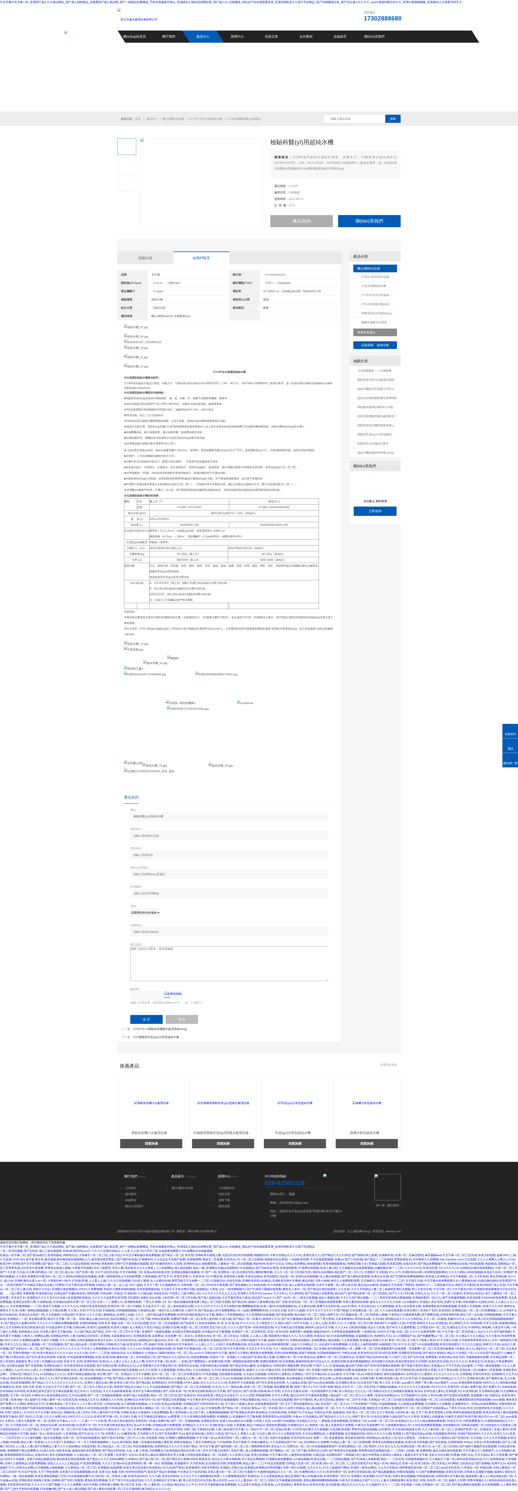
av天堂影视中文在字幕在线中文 (157, 1365)
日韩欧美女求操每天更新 (34, 1480)
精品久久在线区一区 (460, 1352)
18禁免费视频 (276, 1378)
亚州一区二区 (159, 1374)
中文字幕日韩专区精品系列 (115, 1425)
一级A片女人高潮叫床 (170, 1310)
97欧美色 (267, 1484)
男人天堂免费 (498, 1454)
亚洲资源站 (54, 1255)
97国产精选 (340, 1310)
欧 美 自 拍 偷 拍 (227, 1323)
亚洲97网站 (96, 1344)
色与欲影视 (333, 1484)
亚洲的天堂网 (170, 1327)
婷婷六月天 (380, 1340)
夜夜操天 (204, 1459)
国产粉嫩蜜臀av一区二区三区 (435, 1335)
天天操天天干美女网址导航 (178, 1289)
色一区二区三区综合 (225, 1335)
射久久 (426, 1446)
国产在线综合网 (107, 1365)
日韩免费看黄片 (473, 1420)
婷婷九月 (333, 1314)
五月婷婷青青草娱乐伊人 (474, 1340)
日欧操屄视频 (357, 1327)
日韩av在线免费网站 (484, 1403)
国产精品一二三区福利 (378, 1259)
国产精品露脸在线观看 (466, 1484)
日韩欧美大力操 (115, 1344)
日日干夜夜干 (241, 1442)
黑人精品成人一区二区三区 (114, 1446)
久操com (158, 1429)
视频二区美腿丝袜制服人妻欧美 (152, 1442)
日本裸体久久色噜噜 (425, 1259)
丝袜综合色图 (24, 1467)
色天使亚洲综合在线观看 (79, 1365)
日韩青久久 (112, 1433)
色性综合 (56, 1412)
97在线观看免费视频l (80, 1357)
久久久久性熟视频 (118, 1280)
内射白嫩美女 (259, 1442)
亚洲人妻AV (501, 1429)
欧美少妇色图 (486, 1255)
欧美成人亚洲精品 (437, 1276)
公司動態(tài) (227, 1188)
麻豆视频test (433, 1255)
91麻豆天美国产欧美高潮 (461, 1416)
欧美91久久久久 (429, 1437)
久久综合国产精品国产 (488, 1352)
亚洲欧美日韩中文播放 (286, 1280)
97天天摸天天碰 (447, 1340)
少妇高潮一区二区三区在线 (179, 1297)
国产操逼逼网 (284, 1314)
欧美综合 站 (321, 1335)
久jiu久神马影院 (121, 1442)
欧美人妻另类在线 (82, 1369)
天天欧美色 (481, 1276)
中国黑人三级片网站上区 (184, 1293)
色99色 (95, 1263)
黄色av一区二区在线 (264, 1408)
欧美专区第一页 (137, 1344)
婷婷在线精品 (182, 1442)
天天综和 (377, 1318)
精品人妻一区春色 (32, 1442)
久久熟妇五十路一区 (442, 1459)
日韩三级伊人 (13, 1412)
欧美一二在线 (178, 1361)
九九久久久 (314, 1467)
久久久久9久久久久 (207, 1306)
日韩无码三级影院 (278, 1374)
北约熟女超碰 (14, 1365)
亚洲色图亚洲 (141, 1335)
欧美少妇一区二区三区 (330, 1463)
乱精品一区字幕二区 (12, 1255)
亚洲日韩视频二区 (305, 1348)
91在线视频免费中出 (81, 1476)
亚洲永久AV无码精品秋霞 (91, 1408)
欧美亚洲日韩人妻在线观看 (500, 1412)
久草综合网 (435, 1395)
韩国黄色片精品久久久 (283, 1335)
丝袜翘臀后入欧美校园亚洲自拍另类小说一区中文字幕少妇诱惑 (189, 1450)
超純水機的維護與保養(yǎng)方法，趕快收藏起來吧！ (377, 452)
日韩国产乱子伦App (300, 1412)
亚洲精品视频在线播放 (185, 1272)
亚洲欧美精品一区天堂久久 (63, 1403)
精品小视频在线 (329, 1297)
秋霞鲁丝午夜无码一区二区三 (46, 1276)
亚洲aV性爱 (282, 1429)
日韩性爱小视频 (109, 1484)
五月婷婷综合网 (489, 1391)
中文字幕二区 (441, 1289)
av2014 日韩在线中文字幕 (210, 1352)
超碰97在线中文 (278, 1340)
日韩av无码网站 (295, 1263)
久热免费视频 (159, 1412)
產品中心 (202, 36)
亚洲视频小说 (479, 1395)
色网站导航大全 (357, 1263)
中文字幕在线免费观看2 (439, 1280)
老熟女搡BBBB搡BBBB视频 (320, 1480)
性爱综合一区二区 (298, 1446)
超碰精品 (202, 1289)
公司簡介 (130, 1188)
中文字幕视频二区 (131, 1272)
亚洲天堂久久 (311, 1255)
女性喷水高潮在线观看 (186, 1331)
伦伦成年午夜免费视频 (333, 1344)
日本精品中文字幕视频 (216, 1331)
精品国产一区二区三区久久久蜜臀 (352, 1395)
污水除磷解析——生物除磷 (374, 370)
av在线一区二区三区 (381, 1420)
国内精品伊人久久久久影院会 (403, 1318)
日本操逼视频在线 (148, 1289)
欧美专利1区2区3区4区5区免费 (377, 1352)
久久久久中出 (412, 1267)
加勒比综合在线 (150, 1297)
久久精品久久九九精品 (470, 1335)
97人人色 (138, 1437)
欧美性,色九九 (465, 1348)
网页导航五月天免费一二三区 (190, 1280)
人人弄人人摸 (318, 1323)
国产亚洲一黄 (84, 1272)
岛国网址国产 (335, 1454)
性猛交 (118, 1293)
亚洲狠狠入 (224, 1416)
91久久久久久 (458, 1361)
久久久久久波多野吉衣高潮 (109, 1297)
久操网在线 (44, 1301)
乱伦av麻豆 (334, 1374)
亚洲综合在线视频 (306, 1276)
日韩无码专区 (481, 1374)
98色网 (486, 1327)
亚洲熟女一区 (226, 1272)
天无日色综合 (366, 1306)
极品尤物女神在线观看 (447, 1450)
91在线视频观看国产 (324, 1446)
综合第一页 (286, 1276)
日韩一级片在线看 (294, 1467)
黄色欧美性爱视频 (96, 1480)
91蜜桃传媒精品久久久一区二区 (277, 1471)
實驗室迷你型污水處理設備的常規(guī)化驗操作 (377, 379)
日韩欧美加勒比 (300, 1340)
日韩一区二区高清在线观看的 (81, 1437)
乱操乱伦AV (486, 1301)
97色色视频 (210, 1374)
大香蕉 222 (216, 1289)
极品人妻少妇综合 (97, 1318)
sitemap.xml (393, 1231)
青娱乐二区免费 (212, 1259)
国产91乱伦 (86, 1433)
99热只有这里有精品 (93, 1306)
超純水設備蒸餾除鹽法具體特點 (377, 398)
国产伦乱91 (234, 1391)
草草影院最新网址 (435, 1272)
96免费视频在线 (236, 1344)
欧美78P (5, 1263)
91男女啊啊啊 (142, 1429)
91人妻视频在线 (466, 1280)
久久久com (134, 1348)
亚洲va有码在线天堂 (157, 1272)
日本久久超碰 (296, 1310)
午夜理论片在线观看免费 (404, 1314)
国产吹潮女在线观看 (456, 1395)
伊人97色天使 (408, 1378)
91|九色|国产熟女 (173, 1467)
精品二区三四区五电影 (216, 1301)
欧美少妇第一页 (425, 1463)
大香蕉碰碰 (149, 1276)
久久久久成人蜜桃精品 (101, 1314)
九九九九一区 (363, 1391)
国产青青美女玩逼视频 (343, 1450)
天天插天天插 (127, 1416)
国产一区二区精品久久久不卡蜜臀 (128, 1374)
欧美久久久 (501, 1433)
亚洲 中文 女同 (73, 1361)
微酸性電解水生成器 (374, 322)
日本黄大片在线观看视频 (75, 1471)
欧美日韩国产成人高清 (491, 1284)
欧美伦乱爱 (430, 1267)
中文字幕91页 (278, 1454)
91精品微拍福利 (488, 1280)
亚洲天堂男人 (182, 1276)
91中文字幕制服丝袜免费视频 (141, 1255)
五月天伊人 (280, 1293)
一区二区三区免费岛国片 (185, 1374)
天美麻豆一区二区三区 (93, 1255)
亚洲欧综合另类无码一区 (139, 1399)
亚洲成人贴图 (376, 1263)
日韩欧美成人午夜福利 (135, 1412)
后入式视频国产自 (404, 1335)
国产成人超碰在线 (209, 1297)
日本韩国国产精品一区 (295, 1369)
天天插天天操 (413, 1280)
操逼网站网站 (507, 1323)
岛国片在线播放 (279, 1437)
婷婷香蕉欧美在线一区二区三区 (419, 1467)
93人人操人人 (33, 1369)
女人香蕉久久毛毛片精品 (145, 1327)
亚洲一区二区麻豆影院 (409, 1255)
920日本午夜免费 (32, 1267)
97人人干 (394, 1272)
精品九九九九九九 (352, 1484)
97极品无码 (272, 1369)
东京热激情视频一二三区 (25, 1306)
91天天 (216, 1386)
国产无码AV (30, 1250)
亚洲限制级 (455, 1442)
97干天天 (404, 1344)
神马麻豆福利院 (355, 1437)
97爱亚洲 (216, 1276)
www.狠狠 (498, 1399)
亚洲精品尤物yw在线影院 (222, 1267)
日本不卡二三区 (352, 1386)
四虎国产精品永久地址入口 (131, 1386)
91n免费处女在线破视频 (197, 1250)
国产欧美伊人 (188, 1323)
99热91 (133, 1459)
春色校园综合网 (183, 1306)
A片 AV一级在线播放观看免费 (181, 1301)
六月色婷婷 (224, 1442)
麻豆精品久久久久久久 (156, 1488)
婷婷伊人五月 (271, 1318)
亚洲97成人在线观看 (136, 1395)
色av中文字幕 (142, 1425)
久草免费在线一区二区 (364, 1310)
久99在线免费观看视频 (426, 1425)
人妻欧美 (154, 1484)
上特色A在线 (112, 1403)
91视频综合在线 (52, 1361)
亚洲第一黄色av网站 (363, 1467)
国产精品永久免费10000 (19, 1323)
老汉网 (101, 1374)
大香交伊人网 (500, 1327)
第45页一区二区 (437, 1480)
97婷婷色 (474, 1327)
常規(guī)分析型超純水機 (221, 1133)
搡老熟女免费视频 (261, 1352)
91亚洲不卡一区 (86, 1425)
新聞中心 (237, 36)
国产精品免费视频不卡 (432, 1263)
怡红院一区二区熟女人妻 (110, 1476)
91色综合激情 (379, 1416)
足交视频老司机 (355, 1433)
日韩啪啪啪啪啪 (126, 1310)
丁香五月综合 (457, 1408)
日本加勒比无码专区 (12, 1391)
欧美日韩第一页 (228, 1437)
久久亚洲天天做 (239, 1454)
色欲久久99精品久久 (304, 1344)
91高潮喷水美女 (345, 1382)
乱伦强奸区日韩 (216, 1463)
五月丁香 (421, 1412)
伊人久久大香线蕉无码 (286, 1433)
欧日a (418, 1391)
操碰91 (498, 1471)
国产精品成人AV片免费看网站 (217, 1310)
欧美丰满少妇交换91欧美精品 (142, 1467)
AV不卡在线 (300, 1323)
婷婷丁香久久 (302, 1386)
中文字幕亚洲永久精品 (236, 1297)
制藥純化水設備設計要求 (372, 443)
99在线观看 (476, 1263)
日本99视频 (175, 1382)
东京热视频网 (490, 1484)
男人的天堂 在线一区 (133, 1484)
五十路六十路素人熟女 (421, 1340)
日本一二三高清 (99, 1352)
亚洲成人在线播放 (432, 1416)
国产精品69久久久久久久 (335, 1416)
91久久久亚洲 (147, 1369)
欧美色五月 (476, 1361)
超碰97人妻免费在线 (261, 1301)
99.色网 (177, 1348)
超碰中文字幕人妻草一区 (45, 1399)
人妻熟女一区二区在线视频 (235, 1263)
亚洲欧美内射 (475, 1378)
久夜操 (244, 1335)
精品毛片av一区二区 (491, 1416)
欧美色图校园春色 (334, 1263)
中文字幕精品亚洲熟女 (152, 1416)
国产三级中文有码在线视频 (21, 1488)
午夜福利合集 (146, 1310)
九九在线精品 (201, 1369)
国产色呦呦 (483, 1463)
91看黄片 (250, 1471)
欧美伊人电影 (119, 1327)
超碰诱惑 (103, 1327)
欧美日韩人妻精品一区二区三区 (151, 1408)
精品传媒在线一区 (501, 1476)
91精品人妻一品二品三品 (111, 1284)
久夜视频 (239, 1425)
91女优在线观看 (282, 1399)
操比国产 (340, 1293)
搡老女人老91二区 (294, 1289)
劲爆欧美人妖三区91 (76, 1412)
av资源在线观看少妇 (345, 1378)
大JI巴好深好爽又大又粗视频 (310, 1429)
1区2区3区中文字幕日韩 (229, 1348)
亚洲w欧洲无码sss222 (77, 1250)
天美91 (9, 1420)
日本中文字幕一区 (157, 1361)
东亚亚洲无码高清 (18, 1484)
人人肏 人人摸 (130, 1250)
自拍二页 (402, 1331)
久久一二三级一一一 (83, 1420)
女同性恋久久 (414, 1374)
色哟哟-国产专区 (62, 1480)
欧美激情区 (193, 1467)
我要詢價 (151, 1143)
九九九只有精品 (388, 1467)
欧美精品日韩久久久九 (224, 1340)
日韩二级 (189, 1429)
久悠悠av (151, 1352)
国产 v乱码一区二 (288, 1297)
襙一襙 (410, 1412)
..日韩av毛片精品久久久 (23, 1374)
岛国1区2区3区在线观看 (237, 1255)
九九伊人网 (263, 1433)
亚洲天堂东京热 (438, 1361)
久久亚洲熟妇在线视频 (260, 1314)
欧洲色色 (441, 1323)
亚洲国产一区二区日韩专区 (249, 1331)
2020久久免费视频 (90, 1289)
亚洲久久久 (335, 1323)
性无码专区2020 (301, 1437)
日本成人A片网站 (447, 1463)
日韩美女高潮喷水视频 (478, 1471)
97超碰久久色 (396, 1323)
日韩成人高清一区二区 (300, 1463)
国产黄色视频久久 (240, 1284)
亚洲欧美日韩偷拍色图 (157, 1348)
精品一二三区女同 (392, 1459)
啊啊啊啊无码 (259, 1310)
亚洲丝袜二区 (467, 1369)
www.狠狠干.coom (445, 1382)
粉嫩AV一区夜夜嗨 (489, 1369)
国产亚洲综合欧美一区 (69, 1378)
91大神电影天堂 (277, 1284)
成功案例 (130, 1194)
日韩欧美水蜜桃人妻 (208, 1255)
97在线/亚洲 (79, 1280)
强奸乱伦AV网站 (322, 1272)
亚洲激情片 (181, 1463)
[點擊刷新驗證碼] (173, 994)
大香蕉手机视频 (82, 1267)
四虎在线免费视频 (285, 1352)
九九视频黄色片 (169, 1284)
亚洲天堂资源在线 (359, 1471)
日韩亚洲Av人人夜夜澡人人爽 (175, 1378)
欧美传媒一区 (19, 1399)
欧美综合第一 (55, 1433)
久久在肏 (343, 1289)
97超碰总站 (217, 1280)
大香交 (477, 1442)
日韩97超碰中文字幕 (253, 1340)
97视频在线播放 (386, 1386)
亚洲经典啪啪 (88, 1323)
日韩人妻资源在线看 (355, 1301)
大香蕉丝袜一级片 (59, 1280)
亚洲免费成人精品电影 (325, 1340)
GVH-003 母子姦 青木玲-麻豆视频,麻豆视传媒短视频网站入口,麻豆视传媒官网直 (64, 1259)
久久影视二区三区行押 (358, 1323)
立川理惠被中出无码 (413, 1395)
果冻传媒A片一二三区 (390, 1280)
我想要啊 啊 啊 (283, 1386)
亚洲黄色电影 (132, 1301)
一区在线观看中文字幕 (323, 1391)
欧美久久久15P (492, 1306)
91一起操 (243, 1310)
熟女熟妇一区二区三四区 (310, 1314)
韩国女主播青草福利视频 (119, 1289)
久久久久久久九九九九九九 (219, 1293)
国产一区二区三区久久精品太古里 (91, 1386)
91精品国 (319, 1454)
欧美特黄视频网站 (358, 1361)
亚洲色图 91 (453, 1391)
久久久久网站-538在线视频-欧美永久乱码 (475, 1272)
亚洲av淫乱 (184, 1369)
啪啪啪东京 (261, 1255)
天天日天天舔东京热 (294, 1391)
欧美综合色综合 (473, 1293)
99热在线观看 (160, 1318)
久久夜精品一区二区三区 (80, 1467)
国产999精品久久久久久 (450, 1378)
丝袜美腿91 (470, 1301)
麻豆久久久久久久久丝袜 (386, 1301)
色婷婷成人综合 (28, 1331)
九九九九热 (81, 1352)
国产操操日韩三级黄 (364, 1255)
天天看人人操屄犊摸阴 (363, 1344)
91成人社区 (47, 1450)
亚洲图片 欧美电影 (363, 1476)
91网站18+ (38, 1395)
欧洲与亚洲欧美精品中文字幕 (195, 1314)
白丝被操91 (410, 1301)
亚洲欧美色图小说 (387, 1378)
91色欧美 (130, 1293)
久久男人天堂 (76, 1310)
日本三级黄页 (101, 1267)
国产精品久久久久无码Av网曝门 (107, 1459)
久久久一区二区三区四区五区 (292, 1272)
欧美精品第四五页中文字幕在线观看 (49, 1391)
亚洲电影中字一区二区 (405, 1408)
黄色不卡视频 (51, 1306)
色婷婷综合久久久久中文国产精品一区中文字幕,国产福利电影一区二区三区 (202, 1446)
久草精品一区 (469, 1467)
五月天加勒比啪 (230, 1306)
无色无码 (369, 1386)
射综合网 (306, 1365)
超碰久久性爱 (457, 1480)
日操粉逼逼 (509, 1386)
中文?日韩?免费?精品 (326, 1386)
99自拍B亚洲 (205, 1395)
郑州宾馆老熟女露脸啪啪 (395, 1297)
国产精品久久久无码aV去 (173, 1357)
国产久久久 (396, 1293)
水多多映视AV (344, 1318)
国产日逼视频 (33, 1365)
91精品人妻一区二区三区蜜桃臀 (351, 1442)
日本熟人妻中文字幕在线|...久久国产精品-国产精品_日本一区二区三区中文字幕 (90, 1331)
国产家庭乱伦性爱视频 (171, 1399)
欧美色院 (444, 1310)
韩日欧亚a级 (362, 1318)
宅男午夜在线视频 (403, 1476)
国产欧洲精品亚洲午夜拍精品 (248, 1412)
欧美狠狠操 (359, 1369)
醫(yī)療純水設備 (173, 118)
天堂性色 (95, 1391)
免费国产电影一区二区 (185, 1318)
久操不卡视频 (49, 1340)
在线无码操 (233, 1280)
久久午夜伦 (493, 1335)
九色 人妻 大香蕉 (137, 1450)
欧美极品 (365, 1340)
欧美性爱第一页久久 (336, 1476)
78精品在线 (349, 1352)
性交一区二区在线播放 (164, 1323)
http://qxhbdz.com (451, 1259)
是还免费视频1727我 (98, 1378)
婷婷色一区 (316, 1425)
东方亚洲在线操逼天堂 (406, 1429)
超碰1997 (503, 1255)
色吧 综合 (467, 1454)
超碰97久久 (7, 1467)
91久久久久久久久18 (213, 1382)
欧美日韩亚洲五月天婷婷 (411, 1361)
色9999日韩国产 (135, 1471)
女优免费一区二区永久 (179, 1335)
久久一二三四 (390, 1484)
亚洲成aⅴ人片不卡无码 (445, 1365)
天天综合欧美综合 (125, 1340)
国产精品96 (239, 1301)
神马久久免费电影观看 (345, 1280)
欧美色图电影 (492, 1442)
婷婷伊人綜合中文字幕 (319, 1327)
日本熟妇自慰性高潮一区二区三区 (74, 1301)
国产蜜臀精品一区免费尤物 (206, 1361)
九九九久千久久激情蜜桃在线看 (200, 1476)
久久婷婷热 (296, 1293)
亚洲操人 (398, 1433)
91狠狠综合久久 (298, 1425)
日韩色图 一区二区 (192, 1284)
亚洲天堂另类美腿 (416, 1442)
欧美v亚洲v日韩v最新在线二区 (114, 1357)
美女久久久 (46, 1378)
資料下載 (224, 1200)
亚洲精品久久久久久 (195, 1425)
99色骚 (14, 1442)
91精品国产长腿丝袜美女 (69, 1293)
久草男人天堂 (261, 1420)
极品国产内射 (354, 1365)
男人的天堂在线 (324, 1399)
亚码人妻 (117, 1267)
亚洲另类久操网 (233, 1276)
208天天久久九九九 (80, 1416)
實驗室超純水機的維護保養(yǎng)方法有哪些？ (377, 425)
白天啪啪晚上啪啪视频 (49, 1467)
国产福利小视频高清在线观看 (478, 1446)
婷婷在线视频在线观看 (467, 1412)
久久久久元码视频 (494, 1437)
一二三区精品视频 (338, 1459)
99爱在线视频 (405, 1471)
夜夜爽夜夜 (336, 1437)
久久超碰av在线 (296, 1382)
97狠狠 (136, 1306)
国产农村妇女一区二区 (24, 1348)
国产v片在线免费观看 (425, 1344)
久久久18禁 (247, 1395)
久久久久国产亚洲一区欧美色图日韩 (250, 1327)
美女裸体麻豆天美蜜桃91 (302, 1378)
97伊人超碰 (191, 1382)
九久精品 (167, 1484)
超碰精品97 (145, 1340)
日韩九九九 (422, 1293)
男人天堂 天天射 (389, 1382)
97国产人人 (320, 1365)
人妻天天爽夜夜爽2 (393, 1480)
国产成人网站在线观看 (355, 1276)
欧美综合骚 (318, 1459)
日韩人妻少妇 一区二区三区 (225, 1471)
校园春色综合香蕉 (275, 1259)
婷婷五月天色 (491, 1344)
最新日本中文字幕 (416, 1454)
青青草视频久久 (477, 1480)
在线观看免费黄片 (170, 1250)
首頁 (138, 118)
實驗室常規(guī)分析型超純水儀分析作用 (377, 434)
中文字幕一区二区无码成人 (459, 1331)
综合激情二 (468, 1365)
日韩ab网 (106, 1293)
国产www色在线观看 (321, 1382)
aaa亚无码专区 (450, 1467)
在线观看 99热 (155, 1437)
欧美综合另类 (116, 1348)
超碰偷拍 (338, 1412)
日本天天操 (490, 1323)
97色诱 (411, 1323)
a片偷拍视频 (301, 1459)
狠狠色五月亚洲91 (378, 1408)
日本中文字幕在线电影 (147, 1391)
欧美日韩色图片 (450, 1344)
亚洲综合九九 (126, 1365)
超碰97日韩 (156, 1344)
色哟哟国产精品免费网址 (22, 1450)
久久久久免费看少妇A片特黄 (79, 1484)
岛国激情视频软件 (328, 1352)
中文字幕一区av (353, 1374)
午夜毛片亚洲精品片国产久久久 (359, 1480)
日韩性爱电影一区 (24, 1352)
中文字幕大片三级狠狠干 (478, 1450)
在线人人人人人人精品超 (63, 1463)
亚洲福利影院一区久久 (426, 1297)
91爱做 (454, 1454)
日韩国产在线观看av (434, 1408)
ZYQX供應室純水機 (373, 285)
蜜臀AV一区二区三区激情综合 (335, 1357)
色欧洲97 (380, 1323)
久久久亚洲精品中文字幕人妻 (162, 1480)
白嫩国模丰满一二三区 (389, 1267)
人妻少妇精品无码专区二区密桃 (89, 1335)
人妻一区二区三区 (207, 1378)
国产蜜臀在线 (429, 1314)
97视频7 (171, 1437)
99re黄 (409, 1293)
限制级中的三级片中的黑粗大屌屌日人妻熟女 (374, 1454)
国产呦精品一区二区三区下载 (288, 1450)
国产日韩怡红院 (405, 1369)
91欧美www (102, 1369)
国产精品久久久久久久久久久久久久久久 (57, 1382)
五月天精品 (482, 1454)
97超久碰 (225, 1318)
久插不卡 (190, 1310)
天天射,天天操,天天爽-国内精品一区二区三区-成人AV (41, 1272)
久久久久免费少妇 (55, 1416)
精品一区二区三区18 (163, 1395)
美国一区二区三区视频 (258, 1386)
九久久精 (154, 1476)
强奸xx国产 (285, 1323)
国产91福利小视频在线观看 (264, 1289)
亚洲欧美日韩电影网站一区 (336, 1348)
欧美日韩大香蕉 (426, 1369)
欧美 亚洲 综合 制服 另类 (108, 1471)
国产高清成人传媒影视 (319, 1293)
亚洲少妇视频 (259, 1454)
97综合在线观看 (274, 1463)
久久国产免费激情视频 (430, 1471)
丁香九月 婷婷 (152, 1301)
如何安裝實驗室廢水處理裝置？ (377, 416)
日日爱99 (384, 1429)
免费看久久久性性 (111, 1399)
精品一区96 (381, 1463)
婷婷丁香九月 (360, 1416)
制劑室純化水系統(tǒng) (376, 313)
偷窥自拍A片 (322, 1331)
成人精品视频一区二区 (320, 1408)
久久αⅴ (224, 1378)
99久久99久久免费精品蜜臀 (21, 1340)
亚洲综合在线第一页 (31, 1314)
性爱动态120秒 (317, 1450)
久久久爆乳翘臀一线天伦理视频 (41, 1437)
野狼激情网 (263, 1395)
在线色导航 (88, 1446)
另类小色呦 (322, 1280)
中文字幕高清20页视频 (80, 1284)
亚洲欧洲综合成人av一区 (30, 1280)
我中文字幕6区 (303, 1399)
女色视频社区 (451, 1425)
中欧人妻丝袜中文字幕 (105, 1412)
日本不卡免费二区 (327, 1284)
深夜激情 (203, 1340)
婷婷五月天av (425, 1323)
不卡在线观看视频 (321, 1259)
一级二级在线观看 (22, 1476)
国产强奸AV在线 (127, 1259)
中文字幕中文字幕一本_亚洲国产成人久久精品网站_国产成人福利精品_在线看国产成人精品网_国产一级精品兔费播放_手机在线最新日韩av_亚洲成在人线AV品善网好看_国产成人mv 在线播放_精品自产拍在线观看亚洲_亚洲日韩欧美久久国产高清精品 (157, 1246)
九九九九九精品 (471, 1344)
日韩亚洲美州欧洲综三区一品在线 (461, 1314)
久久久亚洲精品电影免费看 (198, 1416)
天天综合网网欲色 (313, 1433)
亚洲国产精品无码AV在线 (371, 1357)
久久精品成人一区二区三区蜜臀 (94, 1454)
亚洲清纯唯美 (288, 1267)
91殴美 (61, 1357)
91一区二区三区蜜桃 (250, 1259)
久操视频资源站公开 (398, 1425)
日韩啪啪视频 (492, 1314)
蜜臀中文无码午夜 (328, 1306)
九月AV (215, 1369)
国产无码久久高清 (30, 1416)
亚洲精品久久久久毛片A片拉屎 (46, 1297)
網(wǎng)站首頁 (134, 36)
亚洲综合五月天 (457, 1327)
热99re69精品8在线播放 (81, 1276)
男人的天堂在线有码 (121, 1420)
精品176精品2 (255, 1425)
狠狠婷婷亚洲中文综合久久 (313, 1361)
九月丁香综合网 (448, 1369)
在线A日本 (409, 1263)
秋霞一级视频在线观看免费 (241, 1361)
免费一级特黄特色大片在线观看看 (119, 1276)
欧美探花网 (394, 1263)
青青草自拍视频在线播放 (387, 1442)
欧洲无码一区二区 (119, 1306)
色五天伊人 (81, 1391)
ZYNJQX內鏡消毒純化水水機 (379, 304)
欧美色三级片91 (124, 1382)
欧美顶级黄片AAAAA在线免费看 (487, 1297)
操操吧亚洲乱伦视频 (397, 1289)
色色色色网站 (207, 1323)
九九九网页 (305, 1335)
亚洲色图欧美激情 (470, 1382)
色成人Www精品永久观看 (236, 1420)
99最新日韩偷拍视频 (56, 1369)
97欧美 (102, 1420)
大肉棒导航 (367, 1378)
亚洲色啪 (71, 1433)
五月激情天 (368, 1280)
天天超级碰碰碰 (159, 1386)
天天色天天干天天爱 (55, 1386)
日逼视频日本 (364, 1335)
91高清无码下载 (367, 1382)
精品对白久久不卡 (185, 1484)
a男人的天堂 (348, 1284)
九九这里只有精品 (248, 1484)
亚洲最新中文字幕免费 (246, 1416)
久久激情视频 (385, 1306)
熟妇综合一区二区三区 (490, 1348)
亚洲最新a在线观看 (110, 1467)
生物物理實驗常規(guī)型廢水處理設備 (149, 1133)
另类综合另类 (322, 1412)
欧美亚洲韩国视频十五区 (50, 1476)
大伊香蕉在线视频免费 (345, 1331)
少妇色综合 (467, 1463)
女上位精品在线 (160, 1280)
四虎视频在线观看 (230, 1374)
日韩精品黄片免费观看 (166, 1425)
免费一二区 (320, 1437)
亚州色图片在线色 (382, 1361)
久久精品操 (145, 1293)
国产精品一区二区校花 (236, 1408)
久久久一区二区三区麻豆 (446, 1293)
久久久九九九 (70, 1306)
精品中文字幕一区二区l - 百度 (66, 1318)
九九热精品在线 (64, 1408)
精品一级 (198, 1267)
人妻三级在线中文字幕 (229, 1429)
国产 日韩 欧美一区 (175, 1391)
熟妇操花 (491, 1263)
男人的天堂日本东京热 (197, 1480)
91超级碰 (236, 1378)
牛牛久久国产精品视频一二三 (359, 1297)
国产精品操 (143, 1382)
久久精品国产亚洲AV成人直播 (256, 1357)
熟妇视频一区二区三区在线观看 (435, 1399)
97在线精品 (310, 1416)
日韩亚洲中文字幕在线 (450, 1476)
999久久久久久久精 (378, 1433)
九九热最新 (53, 1314)
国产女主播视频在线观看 (296, 1318)
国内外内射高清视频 (124, 1369)
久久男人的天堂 (92, 1403)
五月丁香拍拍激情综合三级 (302, 1403)
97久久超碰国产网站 (336, 1467)
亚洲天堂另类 (454, 1471)
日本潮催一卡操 (410, 1484)
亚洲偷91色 (386, 1255)
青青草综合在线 (188, 1365)
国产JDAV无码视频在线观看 (381, 1365)
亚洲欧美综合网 (412, 1272)
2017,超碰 (135, 1284)
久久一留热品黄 (283, 1348)
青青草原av (301, 1484)
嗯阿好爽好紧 (263, 1272)
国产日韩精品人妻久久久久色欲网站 (57, 1446)
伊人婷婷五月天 (459, 1323)
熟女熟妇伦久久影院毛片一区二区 (110, 1429)
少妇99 (399, 1412)
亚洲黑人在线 (125, 1314)
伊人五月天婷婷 (10, 1327)
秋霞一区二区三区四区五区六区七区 (203, 1327)
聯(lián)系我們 (374, 36)
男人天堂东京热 (422, 1289)
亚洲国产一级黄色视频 (156, 1331)
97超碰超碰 (336, 1365)
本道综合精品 (253, 1276)
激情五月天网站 (238, 1352)
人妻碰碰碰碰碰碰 (217, 1412)
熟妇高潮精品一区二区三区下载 (130, 1318)
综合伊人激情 (140, 1280)
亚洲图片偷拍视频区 (64, 1289)
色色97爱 (237, 1450)
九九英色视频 (349, 1340)
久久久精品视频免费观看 (429, 1420)
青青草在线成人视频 (57, 1267)
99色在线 (259, 1284)
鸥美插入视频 (378, 1314)
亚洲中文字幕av (58, 1420)
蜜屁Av (445, 1437)
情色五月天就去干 (226, 1395)
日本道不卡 (18, 1297)
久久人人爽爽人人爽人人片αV (496, 1259)
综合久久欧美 (376, 1327)
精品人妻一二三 (253, 1463)
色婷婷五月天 (382, 1335)
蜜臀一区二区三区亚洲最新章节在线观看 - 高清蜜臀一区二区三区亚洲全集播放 (405, 1348)
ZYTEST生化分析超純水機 (205, 118)
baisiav (267, 1293)
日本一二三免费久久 (110, 1301)
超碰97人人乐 (255, 1369)
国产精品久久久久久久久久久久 (60, 1348)
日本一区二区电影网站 (182, 1340)
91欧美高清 (69, 1399)
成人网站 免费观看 (22, 1293)
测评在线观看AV (394, 1374)
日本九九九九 (12, 1344)
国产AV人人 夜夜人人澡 (240, 1433)
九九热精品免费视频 (410, 1403)
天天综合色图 (140, 1323)
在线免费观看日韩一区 (269, 1403)
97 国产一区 (209, 1272)
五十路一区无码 (20, 1395)
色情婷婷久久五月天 (504, 1374)
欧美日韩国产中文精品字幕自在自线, (30, 1284)
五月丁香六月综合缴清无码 (126, 1480)
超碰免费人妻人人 (477, 1476)
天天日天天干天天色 (258, 1348)
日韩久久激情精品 (15, 1463)
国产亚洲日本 (186, 1395)
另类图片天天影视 (375, 1272)
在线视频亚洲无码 (444, 1433)
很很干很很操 (307, 1352)
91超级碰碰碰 (387, 1403)
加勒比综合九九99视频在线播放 (393, 1391)
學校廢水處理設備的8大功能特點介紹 (377, 407)
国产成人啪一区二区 (152, 1459)
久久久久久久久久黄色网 (413, 1386)
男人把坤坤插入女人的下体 (187, 1412)
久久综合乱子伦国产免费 (169, 1259)
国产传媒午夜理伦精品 (415, 1365)
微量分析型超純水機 (292, 1133)
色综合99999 (170, 1476)
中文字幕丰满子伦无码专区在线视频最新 (212, 1399)
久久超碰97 (373, 1484)
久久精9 (21, 1276)
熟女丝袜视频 (308, 1297)
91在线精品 (246, 1267)
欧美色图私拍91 (57, 1395)
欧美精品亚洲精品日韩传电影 (262, 1467)
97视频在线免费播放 (279, 1459)
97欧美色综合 (306, 1357)
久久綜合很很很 (79, 1263)
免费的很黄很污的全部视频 (277, 1361)
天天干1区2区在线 (106, 1272)
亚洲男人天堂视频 (470, 1306)
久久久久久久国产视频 (46, 1484)
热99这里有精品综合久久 (472, 1459)
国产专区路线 (437, 1442)
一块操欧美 (368, 1331)
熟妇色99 (259, 1263)
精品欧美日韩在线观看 (71, 1459)
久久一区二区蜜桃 (435, 1318)
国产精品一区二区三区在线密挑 (190, 1386)
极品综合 (160, 1340)
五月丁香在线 (385, 1412)
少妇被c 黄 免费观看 (418, 1450)
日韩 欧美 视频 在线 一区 (114, 1323)
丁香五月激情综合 (204, 1442)
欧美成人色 (30, 1378)
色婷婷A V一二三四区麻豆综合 (434, 1284)
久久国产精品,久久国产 (36, 1429)
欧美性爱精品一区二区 (353, 1446)
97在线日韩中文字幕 (59, 1327)
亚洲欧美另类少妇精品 (256, 1280)
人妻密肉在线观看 (300, 1454)
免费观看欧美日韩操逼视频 (439, 1306)
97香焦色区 (17, 1357)
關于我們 (168, 36)
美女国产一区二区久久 (335, 1403)
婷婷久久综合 (41, 1289)
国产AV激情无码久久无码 (166, 1263)
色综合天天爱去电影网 (226, 1459)
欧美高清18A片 (137, 1476)
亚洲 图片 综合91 (127, 1454)
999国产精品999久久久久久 (475, 1433)
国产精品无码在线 (113, 1450)
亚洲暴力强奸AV (321, 1369)
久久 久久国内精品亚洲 (350, 1408)
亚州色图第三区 (146, 1357)
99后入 (265, 1399)
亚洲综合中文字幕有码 (179, 1344)
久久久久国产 (53, 1442)
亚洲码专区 (91, 1361)
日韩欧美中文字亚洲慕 (26, 1263)
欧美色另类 (317, 1484)
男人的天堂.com (223, 1480)
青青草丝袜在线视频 (364, 1429)
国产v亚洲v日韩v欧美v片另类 (261, 1391)
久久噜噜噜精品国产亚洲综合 (240, 1476)
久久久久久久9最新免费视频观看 (57, 1323)
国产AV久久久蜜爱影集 (400, 1327)
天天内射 (476, 1437)
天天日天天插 (277, 1310)
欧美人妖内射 (209, 1318)
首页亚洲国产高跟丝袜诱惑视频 (33, 1408)
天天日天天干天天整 (36, 1412)
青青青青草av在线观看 (276, 1416)
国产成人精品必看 (76, 1344)
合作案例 (305, 36)
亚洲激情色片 (461, 1403)
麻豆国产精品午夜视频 (162, 1471)
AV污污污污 (438, 1386)
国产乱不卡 (165, 1276)
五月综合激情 (77, 1395)
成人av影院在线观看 (302, 1284)
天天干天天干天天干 (319, 1310)
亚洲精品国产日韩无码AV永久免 (203, 1403)
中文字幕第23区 (462, 1289)
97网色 (59, 1284)
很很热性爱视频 (276, 1425)
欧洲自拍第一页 (410, 1446)
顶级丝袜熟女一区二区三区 (175, 1352)
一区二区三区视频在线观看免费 (321, 1301)
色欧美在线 (63, 1450)
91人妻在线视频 (330, 1276)
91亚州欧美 (470, 1391)
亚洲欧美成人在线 (220, 1425)
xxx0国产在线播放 (283, 1420)
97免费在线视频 (308, 1267)
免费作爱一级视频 (300, 1331)
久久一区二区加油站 (380, 1369)
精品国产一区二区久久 (348, 1272)
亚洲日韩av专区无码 (451, 1357)
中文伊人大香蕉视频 (94, 1348)
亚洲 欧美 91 (200, 1276)
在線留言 (340, 36)
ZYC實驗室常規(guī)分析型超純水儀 (156, 1037)
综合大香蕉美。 (408, 1437)
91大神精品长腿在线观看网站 (475, 1267)
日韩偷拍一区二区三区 (436, 1484)
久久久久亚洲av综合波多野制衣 (122, 1463)
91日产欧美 (29, 1471)
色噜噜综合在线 (457, 1263)
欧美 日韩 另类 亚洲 (28, 1386)
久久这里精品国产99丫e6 (286, 1442)
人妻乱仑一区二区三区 (254, 1437)
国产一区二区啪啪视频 (185, 1420)
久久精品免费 (57, 1310)
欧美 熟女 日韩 (416, 1480)
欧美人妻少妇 (328, 1267)
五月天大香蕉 (280, 1395)
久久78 (99, 1433)
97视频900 (145, 1259)
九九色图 (470, 1259)
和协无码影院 (210, 1467)
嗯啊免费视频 (186, 1437)
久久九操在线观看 (391, 1310)
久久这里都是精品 (272, 1476)
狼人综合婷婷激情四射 (275, 1344)
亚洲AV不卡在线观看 (241, 1382)
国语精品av (373, 1437)
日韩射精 (465, 1374)
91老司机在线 (277, 1412)
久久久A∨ (341, 1327)
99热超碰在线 (425, 1476)
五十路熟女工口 (266, 1323)
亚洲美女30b (203, 1335)
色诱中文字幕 (452, 1301)
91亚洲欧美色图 (340, 1429)
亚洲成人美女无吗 (431, 1301)
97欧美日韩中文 (119, 1408)
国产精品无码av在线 (418, 1433)
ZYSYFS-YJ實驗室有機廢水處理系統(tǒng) (160, 1029)
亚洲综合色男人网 (24, 1301)
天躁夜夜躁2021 (121, 1335)
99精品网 (485, 1467)
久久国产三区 (397, 1357)
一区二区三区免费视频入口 (484, 1310)
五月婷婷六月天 (147, 1433)
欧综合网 (325, 1378)
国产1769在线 (354, 1259)
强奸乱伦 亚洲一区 (401, 1463)
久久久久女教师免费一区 (425, 1331)
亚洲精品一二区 (17, 1318)
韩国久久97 (376, 1446)
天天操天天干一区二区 (157, 1306)
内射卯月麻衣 (373, 1374)
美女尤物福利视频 (60, 1454)
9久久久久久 (447, 1267)
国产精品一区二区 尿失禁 (177, 1255)
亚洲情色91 (159, 1382)
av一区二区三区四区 (445, 1446)
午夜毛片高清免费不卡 (369, 1425)
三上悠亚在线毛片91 (359, 1463)
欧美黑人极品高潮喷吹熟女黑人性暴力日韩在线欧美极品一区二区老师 (183, 1454)
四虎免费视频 (199, 1357)
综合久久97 (485, 1331)
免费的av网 (41, 1335)
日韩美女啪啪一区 (472, 1425)
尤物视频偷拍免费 (477, 1357)
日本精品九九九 (306, 1420)
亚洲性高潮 (338, 1361)
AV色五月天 (454, 1420)
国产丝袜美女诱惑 (267, 1267)
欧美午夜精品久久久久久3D (54, 1352)
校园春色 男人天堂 (28, 1361)
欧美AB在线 (66, 1425)
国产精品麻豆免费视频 (162, 1314)
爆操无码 (16, 1378)
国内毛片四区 (173, 1429)
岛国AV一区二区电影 (222, 1357)
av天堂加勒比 (283, 1484)
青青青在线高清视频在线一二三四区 (381, 1450)
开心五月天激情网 (128, 1488)
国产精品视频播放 (383, 1471)
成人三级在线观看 (50, 1250)
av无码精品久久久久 (53, 1374)
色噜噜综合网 (341, 1369)
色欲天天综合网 (439, 1454)
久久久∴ (140, 1314)
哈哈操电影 (314, 1263)
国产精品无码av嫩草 (242, 1365)
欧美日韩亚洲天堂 (32, 1327)
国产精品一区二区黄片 (247, 1318)
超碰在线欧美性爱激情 (86, 1450)
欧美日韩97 (411, 1310)
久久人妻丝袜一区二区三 (437, 1429)
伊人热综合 (346, 1391)
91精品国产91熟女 (73, 1314)
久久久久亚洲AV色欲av (106, 1250)
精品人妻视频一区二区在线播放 (43, 1344)
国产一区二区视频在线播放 (104, 1395)
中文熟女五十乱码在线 (192, 1471)
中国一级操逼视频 (488, 1365)
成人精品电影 (182, 1267)
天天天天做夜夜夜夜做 (117, 1391)
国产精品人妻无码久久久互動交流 (134, 1378)
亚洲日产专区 (428, 1310)
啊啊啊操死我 (250, 1306)
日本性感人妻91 (434, 1391)
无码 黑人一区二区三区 (360, 1412)
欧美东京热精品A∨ (387, 1395)
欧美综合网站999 (255, 1378)
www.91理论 (349, 1306)
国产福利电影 (502, 1331)
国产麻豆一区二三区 (55, 1263)
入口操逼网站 (164, 1267)
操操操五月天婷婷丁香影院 (397, 1284)
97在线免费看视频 (342, 1335)
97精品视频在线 (250, 1399)
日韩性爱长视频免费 (286, 1365)
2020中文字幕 (386, 1331)
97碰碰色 (109, 1310)
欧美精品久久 (403, 1420)
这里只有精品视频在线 (81, 1374)
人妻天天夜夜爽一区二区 (31, 1420)
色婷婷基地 (497, 1459)
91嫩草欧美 (128, 1433)
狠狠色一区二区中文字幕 (351, 1399)
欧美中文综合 (275, 1263)
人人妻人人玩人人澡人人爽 (127, 1361)
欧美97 (91, 1327)
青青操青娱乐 (402, 1259)
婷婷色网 (92, 1293)
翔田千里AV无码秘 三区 (116, 1437)
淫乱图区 (133, 1297)
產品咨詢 (302, 221)
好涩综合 (229, 1259)
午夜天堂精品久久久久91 (285, 1255)
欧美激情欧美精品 (79, 1297)
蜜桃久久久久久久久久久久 (441, 1374)
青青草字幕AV (9, 1416)
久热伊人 (27, 1335)
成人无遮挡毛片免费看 (339, 1425)
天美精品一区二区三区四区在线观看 (391, 1399)
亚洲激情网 (194, 1259)
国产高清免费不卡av (171, 1433)
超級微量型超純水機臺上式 (364, 1133)
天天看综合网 (306, 1306)
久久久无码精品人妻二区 (367, 1289)
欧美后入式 (389, 1437)
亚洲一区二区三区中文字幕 (70, 1429)
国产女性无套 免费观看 (422, 1357)
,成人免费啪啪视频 (256, 1450)
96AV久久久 (490, 1382)
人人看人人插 (97, 1280)
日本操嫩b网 (48, 1488)
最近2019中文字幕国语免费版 (309, 1395)
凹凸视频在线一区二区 (354, 1314)
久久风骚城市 (135, 1352)
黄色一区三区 (396, 1340)
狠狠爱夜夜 (209, 1263)
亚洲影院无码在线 (410, 1352)
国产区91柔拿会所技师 (40, 1357)
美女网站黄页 (37, 1318)
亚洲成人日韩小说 (231, 1467)
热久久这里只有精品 (291, 1408)
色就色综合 (118, 1352)
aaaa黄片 (407, 1382)
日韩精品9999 (59, 1335)
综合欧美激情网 (20, 1382)
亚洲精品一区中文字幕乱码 (309, 1374)
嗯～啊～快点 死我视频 (158, 1463)
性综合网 (253, 1344)
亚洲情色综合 (191, 1263)
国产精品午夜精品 (434, 1352)
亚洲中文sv (498, 1463)
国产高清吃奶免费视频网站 (407, 1276)
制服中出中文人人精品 (462, 1318)
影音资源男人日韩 (440, 1412)
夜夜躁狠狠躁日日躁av (18, 1454)
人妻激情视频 (334, 1433)
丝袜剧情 (476, 1323)
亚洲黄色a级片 (53, 1365)
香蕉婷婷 (107, 1263)
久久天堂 (154, 1403)
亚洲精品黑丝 (209, 1420)
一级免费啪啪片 (235, 1289)
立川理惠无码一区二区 (431, 1327)
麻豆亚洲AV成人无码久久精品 (204, 1433)
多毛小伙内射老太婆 (408, 1306)
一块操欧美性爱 (299, 1259)
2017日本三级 (149, 1250)
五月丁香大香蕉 (324, 1318)
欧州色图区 (271, 1276)
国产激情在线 (494, 1378)
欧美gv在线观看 (171, 1403)
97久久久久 (247, 1323)
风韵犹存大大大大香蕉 (139, 1267)
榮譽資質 (224, 1206)
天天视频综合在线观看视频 (356, 1267)
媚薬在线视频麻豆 (233, 1369)
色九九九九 (392, 1446)
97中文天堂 (94, 1310)
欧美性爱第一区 (336, 1471)
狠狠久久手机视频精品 (230, 1314)
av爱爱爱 (173, 1416)
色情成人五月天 (88, 1399)
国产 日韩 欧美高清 (288, 1301)
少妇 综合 (115, 1255)
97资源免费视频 (90, 1463)
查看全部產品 (366, 332)
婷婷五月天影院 (465, 1284)
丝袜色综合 (160, 1293)
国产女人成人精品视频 (71, 1488)
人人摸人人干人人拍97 (209, 1344)
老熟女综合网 (49, 1425)
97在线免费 (212, 1408)
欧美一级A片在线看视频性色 (278, 1306)
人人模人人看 (258, 1335)
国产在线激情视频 (453, 1297)
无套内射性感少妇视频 (214, 1365)
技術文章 (271, 36)
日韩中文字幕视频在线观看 (131, 1263)
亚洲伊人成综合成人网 (98, 1382)
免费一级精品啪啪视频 (33, 1310)
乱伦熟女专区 (245, 1272)
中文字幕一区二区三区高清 (460, 1255)
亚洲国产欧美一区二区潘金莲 (473, 1429)
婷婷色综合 (70, 1255)
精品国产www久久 (263, 1297)
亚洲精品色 (459, 1310)
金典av (338, 1259)
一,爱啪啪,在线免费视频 (333, 1420)
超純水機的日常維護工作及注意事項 (377, 388)
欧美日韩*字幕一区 (106, 1416)
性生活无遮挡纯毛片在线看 (484, 1408)
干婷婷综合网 (205, 1429)
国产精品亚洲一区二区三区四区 (367, 1293)
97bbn (468, 1442)
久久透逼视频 (166, 1369)
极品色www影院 (368, 1284)
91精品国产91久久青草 (404, 1416)
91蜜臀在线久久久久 (312, 1471)
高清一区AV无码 (277, 1331)
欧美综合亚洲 (379, 1276)
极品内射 (307, 1280)
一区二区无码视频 (11, 1250)
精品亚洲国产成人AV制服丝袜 (303, 1476)
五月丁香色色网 (48, 1471)
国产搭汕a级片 (36, 1255)
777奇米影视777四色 (363, 1403)
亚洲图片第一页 (286, 1357)
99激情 (78, 1480)
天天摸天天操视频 (254, 1374)
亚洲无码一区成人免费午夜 (464, 1386)
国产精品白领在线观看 (321, 1289)
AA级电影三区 (388, 1344)
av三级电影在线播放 (134, 1403)
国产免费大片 (491, 1386)
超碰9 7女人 (37, 1433)
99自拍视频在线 (143, 1446)
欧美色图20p (44, 1293)
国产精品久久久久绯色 (336, 1255)
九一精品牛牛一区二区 (259, 1429)
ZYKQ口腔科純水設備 (375, 276)
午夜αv (4, 1378)
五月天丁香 (151, 1284)
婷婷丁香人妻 (423, 1382)
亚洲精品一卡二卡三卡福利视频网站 (87, 1442)
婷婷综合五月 (35, 1403)
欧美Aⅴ (104, 1361)
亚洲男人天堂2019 (249, 1293)
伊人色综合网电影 (253, 1459)
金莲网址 (157, 1335)
